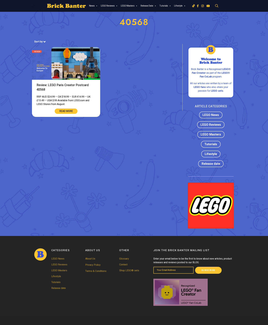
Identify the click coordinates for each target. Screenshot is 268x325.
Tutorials (163, 5)
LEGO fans (200, 87)
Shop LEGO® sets (129, 270)
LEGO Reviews (108, 5)
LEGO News (211, 115)
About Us (90, 259)
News (92, 5)
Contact (123, 264)
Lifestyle (178, 5)
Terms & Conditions (95, 271)
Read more (66, 111)
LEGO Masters (127, 5)
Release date (147, 5)
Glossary (124, 259)
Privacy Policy (92, 265)
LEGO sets (217, 91)
